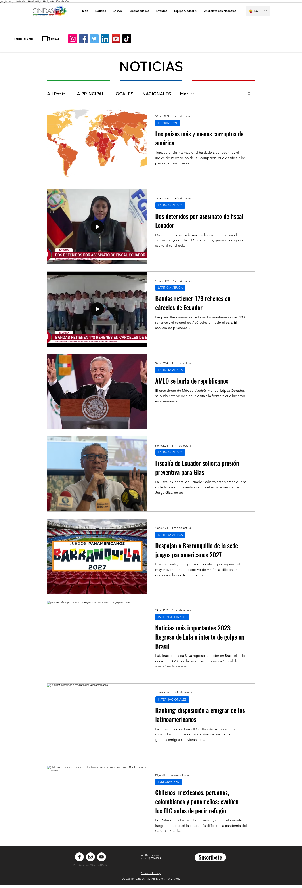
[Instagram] (72, 38)
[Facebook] (83, 38)
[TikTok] (126, 38)
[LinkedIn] (105, 38)
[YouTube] (116, 38)
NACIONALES (156, 93)
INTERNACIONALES (172, 617)
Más (184, 93)
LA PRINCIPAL (89, 93)
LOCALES (123, 93)
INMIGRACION (168, 782)
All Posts (56, 93)
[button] (249, 94)
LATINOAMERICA (170, 205)
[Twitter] (94, 38)
